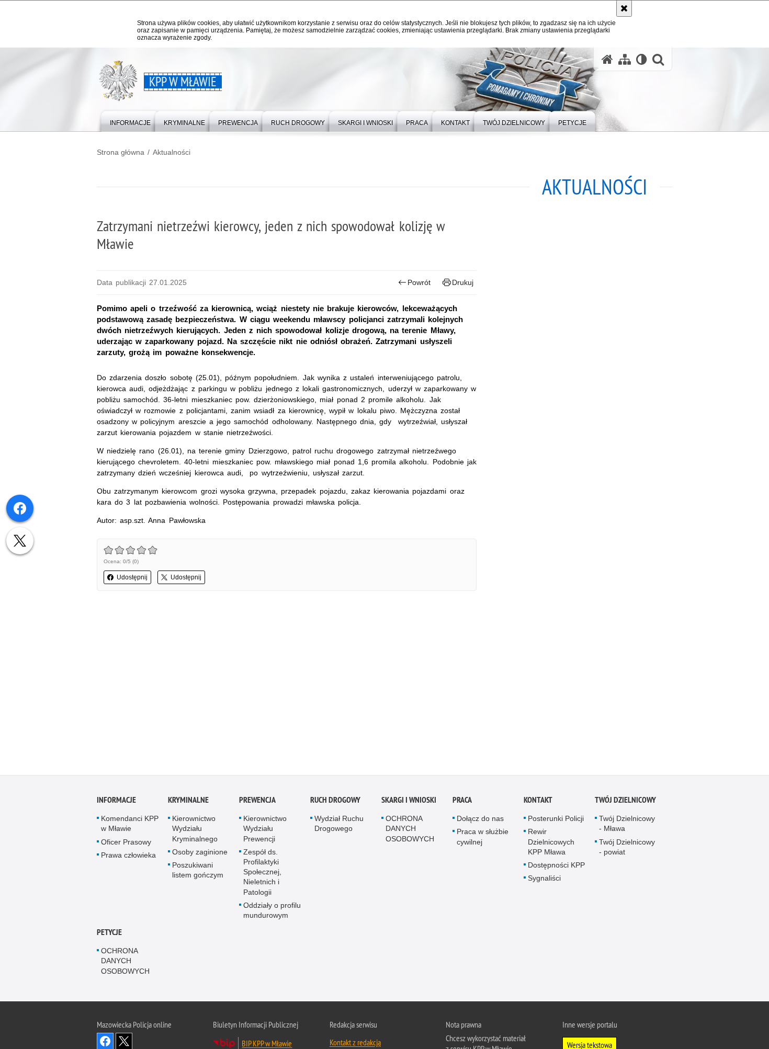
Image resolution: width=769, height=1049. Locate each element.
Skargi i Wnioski (408, 802)
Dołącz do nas (480, 821)
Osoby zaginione (200, 854)
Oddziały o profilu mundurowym (272, 912)
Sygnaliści (544, 880)
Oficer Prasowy (126, 844)
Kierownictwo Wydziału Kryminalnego (195, 831)
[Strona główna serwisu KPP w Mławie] (607, 59)
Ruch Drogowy (335, 802)
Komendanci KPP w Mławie (130, 826)
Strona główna (120, 152)
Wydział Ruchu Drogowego (339, 826)
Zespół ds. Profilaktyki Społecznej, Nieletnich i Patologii (262, 874)
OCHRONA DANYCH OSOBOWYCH (410, 831)
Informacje (116, 802)
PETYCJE (109, 934)
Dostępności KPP (556, 867)
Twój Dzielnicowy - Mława (627, 826)
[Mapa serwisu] (624, 59)
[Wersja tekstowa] (641, 59)
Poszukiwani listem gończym (197, 872)
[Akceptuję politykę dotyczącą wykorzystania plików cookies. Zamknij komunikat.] (624, 8)
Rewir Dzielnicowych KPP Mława (551, 844)
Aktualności (171, 152)
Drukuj (462, 282)
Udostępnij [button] (132, 577)
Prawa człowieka (128, 857)
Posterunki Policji (556, 821)
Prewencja (257, 802)
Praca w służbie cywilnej (482, 839)
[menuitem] (130, 120)
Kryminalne (188, 802)
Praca (462, 802)
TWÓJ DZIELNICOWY (625, 802)
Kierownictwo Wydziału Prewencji (265, 831)
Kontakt (538, 802)
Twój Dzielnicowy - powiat (627, 849)
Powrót (419, 282)
